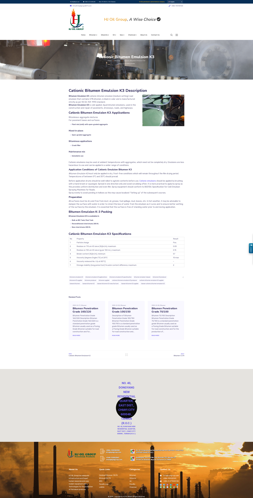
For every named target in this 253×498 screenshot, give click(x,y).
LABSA (101, 487)
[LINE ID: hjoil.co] (171, 487)
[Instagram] (167, 485)
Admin (128, 63)
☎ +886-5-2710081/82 (89, 1)
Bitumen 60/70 (105, 478)
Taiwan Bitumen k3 (88, 283)
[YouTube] (174, 485)
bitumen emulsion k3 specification (121, 277)
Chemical (133, 487)
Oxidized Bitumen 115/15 (108, 475)
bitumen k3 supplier (76, 280)
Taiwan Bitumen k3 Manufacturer (108, 283)
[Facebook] (161, 485)
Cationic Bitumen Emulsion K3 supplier (152, 280)
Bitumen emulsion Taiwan (142, 277)
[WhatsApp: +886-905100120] (164, 487)
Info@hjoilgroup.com (113, 452)
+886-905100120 (113, 450)
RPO (100, 481)
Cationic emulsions (147, 181)
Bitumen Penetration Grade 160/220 (85, 310)
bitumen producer (90, 280)
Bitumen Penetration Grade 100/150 (125, 310)
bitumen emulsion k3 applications (96, 277)
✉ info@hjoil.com (74, 1)
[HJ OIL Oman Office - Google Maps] (132, 459)
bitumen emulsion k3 (76, 277)
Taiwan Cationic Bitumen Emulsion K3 (153, 283)
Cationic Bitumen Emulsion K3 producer (124, 280)
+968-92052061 (112, 458)
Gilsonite (133, 478)
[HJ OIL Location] (174, 487)
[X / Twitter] (164, 485)
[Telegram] (177, 485)
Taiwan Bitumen (75, 283)
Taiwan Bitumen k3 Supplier (129, 283)
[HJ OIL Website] (177, 487)
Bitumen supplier (104, 280)
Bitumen (117, 61)
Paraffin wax (103, 484)
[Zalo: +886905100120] (167, 487)
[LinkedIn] (171, 485)
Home (110, 61)
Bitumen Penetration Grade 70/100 (164, 310)
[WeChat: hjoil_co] (161, 487)
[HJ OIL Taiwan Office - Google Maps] (132, 451)
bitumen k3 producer (159, 277)
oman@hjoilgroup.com (114, 460)
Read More (76, 335)
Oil (130, 481)
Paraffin (132, 484)
